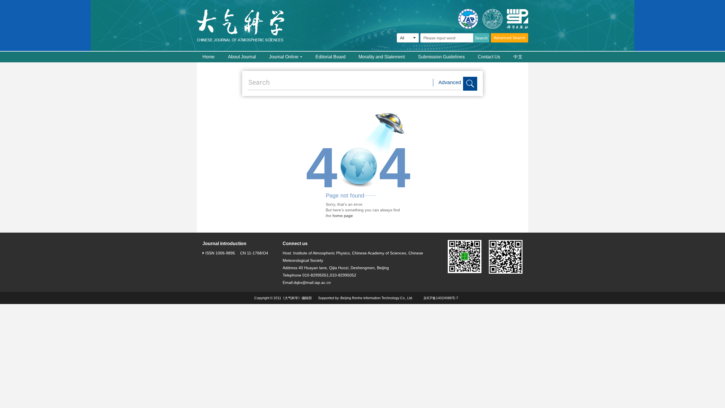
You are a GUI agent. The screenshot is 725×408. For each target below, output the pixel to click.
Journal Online (283, 56)
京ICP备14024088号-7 (440, 298)
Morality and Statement (382, 56)
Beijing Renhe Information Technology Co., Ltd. (376, 298)
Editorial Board (330, 56)
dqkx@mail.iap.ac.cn (312, 282)
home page (342, 215)
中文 (518, 56)
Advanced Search (509, 37)
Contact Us (489, 56)
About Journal (242, 56)
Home (208, 56)
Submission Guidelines (441, 56)
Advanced (449, 82)
